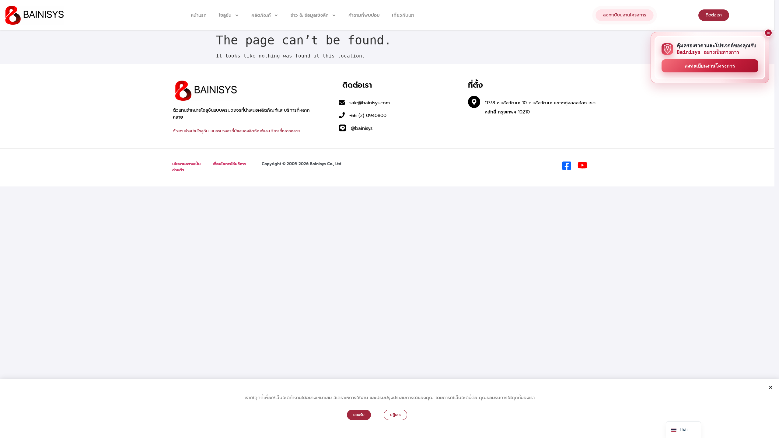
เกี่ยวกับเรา (403, 15)
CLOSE (768, 33)
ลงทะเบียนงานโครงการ (710, 66)
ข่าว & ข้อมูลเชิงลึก (310, 15)
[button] (770, 387)
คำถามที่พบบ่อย (364, 15)
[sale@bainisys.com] (342, 102)
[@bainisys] (342, 128)
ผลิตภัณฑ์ (261, 15)
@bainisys (361, 128)
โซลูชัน (225, 15)
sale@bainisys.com (369, 102)
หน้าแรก (199, 15)
